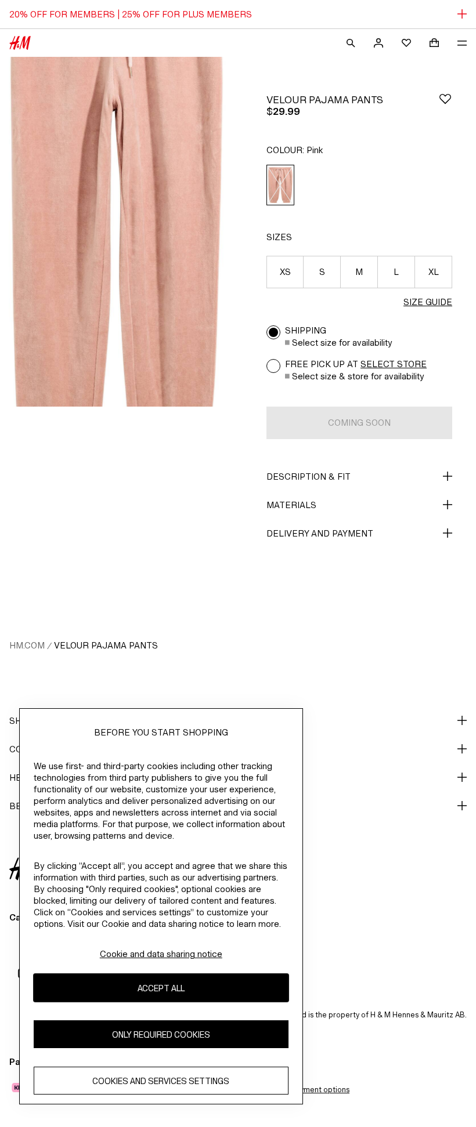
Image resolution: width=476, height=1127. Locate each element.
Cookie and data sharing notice (161, 954)
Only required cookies (161, 1034)
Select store (393, 364)
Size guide (427, 302)
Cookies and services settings (160, 1081)
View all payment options (306, 1089)
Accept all (161, 988)
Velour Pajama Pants (106, 645)
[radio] (280, 185)
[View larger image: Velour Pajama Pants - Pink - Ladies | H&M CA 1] (116, 232)
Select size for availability (342, 342)
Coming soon (359, 422)
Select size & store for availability (358, 376)
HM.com (27, 645)
